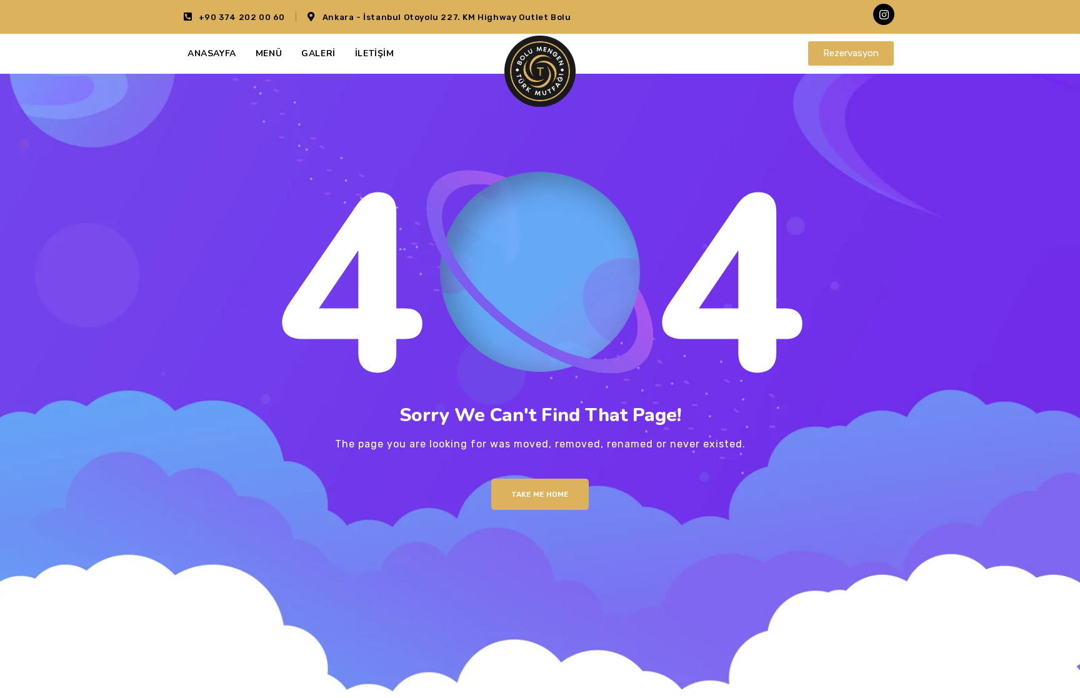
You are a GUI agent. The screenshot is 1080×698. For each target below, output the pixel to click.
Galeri (318, 53)
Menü (269, 53)
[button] (851, 53)
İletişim (374, 53)
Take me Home (540, 494)
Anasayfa (212, 53)
